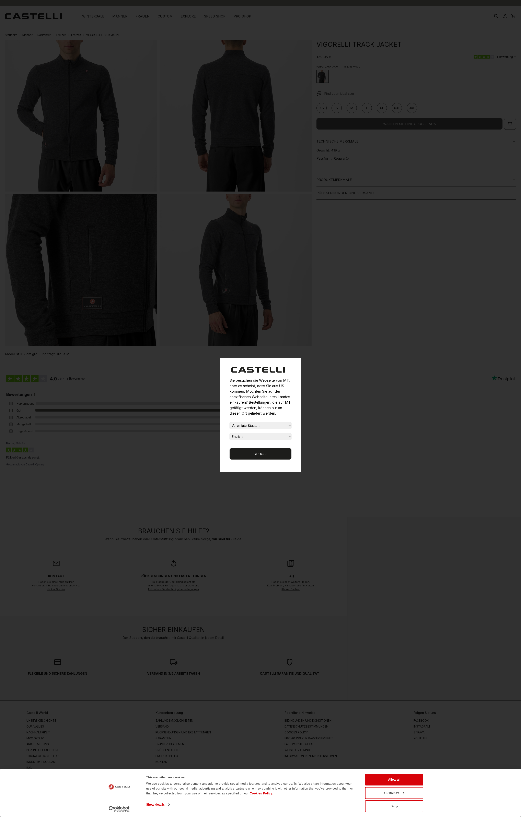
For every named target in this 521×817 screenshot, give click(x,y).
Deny (394, 806)
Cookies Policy (261, 793)
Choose (261, 454)
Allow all (394, 779)
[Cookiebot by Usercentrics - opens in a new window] (119, 809)
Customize (392, 793)
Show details (155, 804)
